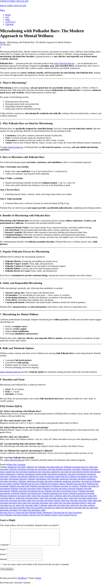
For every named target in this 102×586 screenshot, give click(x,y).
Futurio (38, 578)
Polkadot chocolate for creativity (65, 486)
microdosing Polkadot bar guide (30, 476)
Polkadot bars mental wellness (52, 484)
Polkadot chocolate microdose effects (26, 488)
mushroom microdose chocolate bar (77, 481)
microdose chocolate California (76, 469)
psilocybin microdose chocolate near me (72, 508)
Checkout (9, 24)
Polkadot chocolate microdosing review (61, 491)
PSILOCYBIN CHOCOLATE (13, 6)
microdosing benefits (81, 472)
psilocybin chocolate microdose (13, 500)
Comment (5, 545)
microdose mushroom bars (30, 472)
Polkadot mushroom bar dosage (55, 493)
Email (3, 554)
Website (3, 559)
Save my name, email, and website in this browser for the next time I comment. (36, 564)
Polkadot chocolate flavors (41, 486)
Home (7, 15)
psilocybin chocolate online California (31, 505)
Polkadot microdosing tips (31, 493)
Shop (7, 19)
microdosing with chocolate (47, 479)
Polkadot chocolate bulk (19, 486)
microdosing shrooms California (21, 479)
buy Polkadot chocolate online (47, 467)
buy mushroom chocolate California (19, 467)
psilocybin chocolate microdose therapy (70, 503)
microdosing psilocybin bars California (61, 476)
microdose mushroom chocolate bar (57, 472)
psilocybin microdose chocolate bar (40, 508)
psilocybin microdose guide (33, 510)
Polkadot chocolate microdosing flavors (27, 491)
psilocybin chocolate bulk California (47, 496)
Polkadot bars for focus (30, 484)
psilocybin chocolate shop (59, 505)
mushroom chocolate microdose (73, 479)
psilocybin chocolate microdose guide (76, 500)
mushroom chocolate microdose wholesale (44, 481)
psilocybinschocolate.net (64, 63)
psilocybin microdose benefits (12, 508)
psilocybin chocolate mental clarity (53, 498)
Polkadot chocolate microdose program (58, 488)
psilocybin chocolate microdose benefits (43, 500)
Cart (7, 17)
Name (3, 549)
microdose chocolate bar (27, 469)
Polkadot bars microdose (76, 484)
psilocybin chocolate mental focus (83, 498)
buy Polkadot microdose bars (72, 467)
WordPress (22, 578)
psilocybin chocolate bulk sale (75, 496)
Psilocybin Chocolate (17, 464)
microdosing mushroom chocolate (61, 474)
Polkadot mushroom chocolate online (15, 496)
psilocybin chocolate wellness (82, 505)
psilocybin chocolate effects (27, 498)
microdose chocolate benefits (50, 469)
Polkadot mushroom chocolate (81, 493)
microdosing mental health (36, 474)
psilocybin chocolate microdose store (37, 503)
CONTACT (10, 22)
